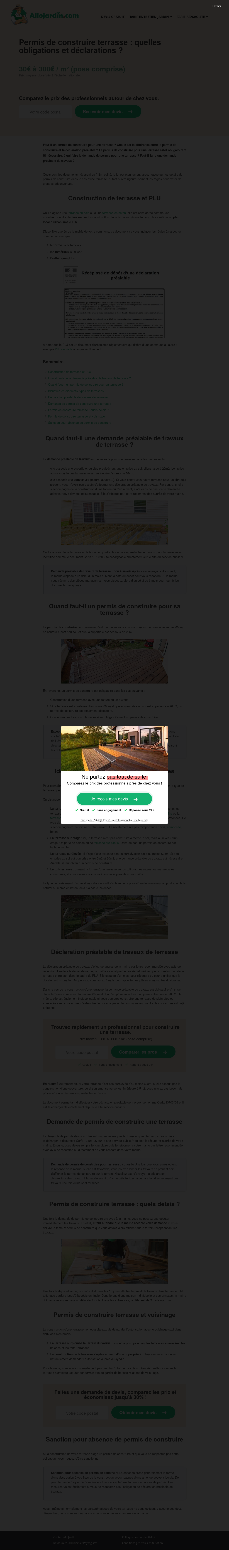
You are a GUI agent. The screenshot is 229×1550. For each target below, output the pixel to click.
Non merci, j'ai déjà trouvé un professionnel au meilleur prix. (114, 820)
